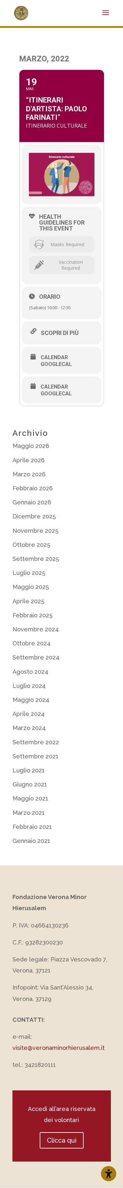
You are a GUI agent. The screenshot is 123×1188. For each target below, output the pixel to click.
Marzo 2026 (29, 474)
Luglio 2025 (28, 572)
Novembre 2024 (35, 629)
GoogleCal (56, 364)
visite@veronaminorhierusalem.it (58, 1047)
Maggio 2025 (30, 586)
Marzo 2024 (29, 727)
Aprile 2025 (28, 601)
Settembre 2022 (35, 742)
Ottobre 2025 (31, 544)
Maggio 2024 (30, 699)
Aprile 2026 (28, 460)
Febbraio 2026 (32, 488)
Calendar (54, 357)
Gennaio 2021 (31, 840)
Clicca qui (61, 1140)
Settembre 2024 (35, 657)
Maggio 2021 (30, 798)
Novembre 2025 (35, 530)
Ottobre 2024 (31, 643)
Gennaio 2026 (31, 502)
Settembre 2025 (35, 558)
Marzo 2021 (28, 812)
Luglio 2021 (28, 770)
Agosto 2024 (30, 671)
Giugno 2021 (29, 784)
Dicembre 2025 (34, 516)
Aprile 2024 (28, 713)
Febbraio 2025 (32, 615)
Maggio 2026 (30, 445)
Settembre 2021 (35, 756)
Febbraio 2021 (32, 826)
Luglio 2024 (29, 685)
